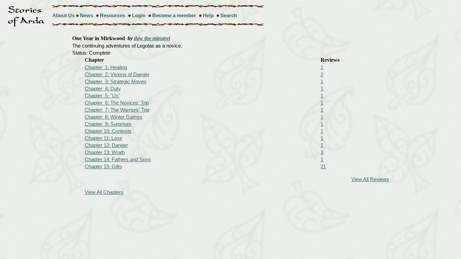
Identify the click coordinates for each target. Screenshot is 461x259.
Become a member (174, 15)
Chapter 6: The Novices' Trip (117, 103)
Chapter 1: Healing (106, 67)
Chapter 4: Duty (103, 88)
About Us (63, 15)
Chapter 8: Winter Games (113, 117)
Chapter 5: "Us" (102, 95)
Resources (112, 15)
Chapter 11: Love (103, 138)
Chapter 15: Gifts (103, 166)
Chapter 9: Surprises (108, 124)
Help (208, 15)
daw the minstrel (152, 38)
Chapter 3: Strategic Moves (115, 81)
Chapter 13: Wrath (105, 152)
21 (323, 166)
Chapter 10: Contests (108, 131)
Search (228, 15)
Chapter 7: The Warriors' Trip (117, 110)
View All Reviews (370, 179)
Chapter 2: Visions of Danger (117, 74)
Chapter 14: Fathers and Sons (118, 159)
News (86, 15)
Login (138, 15)
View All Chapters (104, 192)
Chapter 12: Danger (106, 145)
